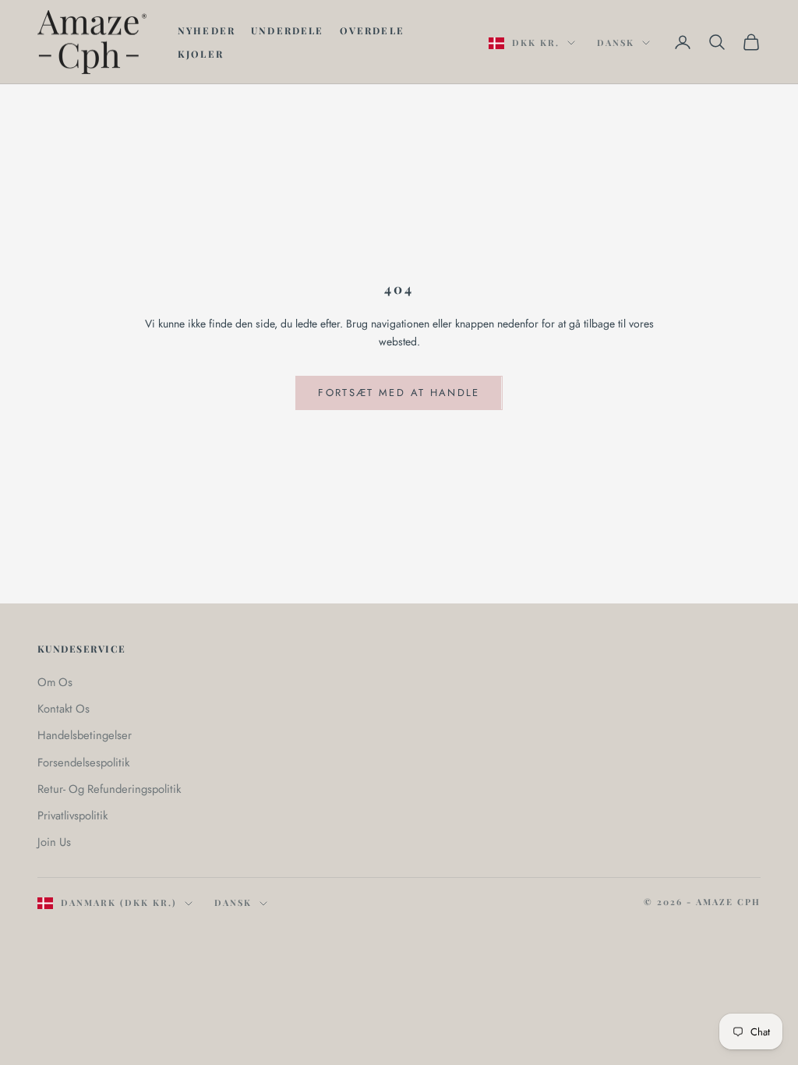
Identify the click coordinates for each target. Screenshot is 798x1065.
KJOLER (201, 54)
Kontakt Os (63, 708)
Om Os (54, 682)
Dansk (615, 42)
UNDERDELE (287, 30)
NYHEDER (206, 30)
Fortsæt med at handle (398, 392)
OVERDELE (372, 30)
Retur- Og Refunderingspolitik (109, 789)
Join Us (54, 842)
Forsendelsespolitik (83, 762)
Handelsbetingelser (84, 735)
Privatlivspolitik (72, 815)
